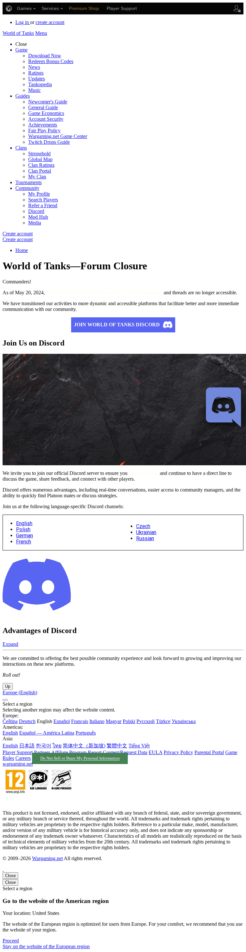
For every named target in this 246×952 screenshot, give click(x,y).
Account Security (45, 119)
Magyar (113, 721)
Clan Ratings (41, 165)
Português (86, 733)
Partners (42, 752)
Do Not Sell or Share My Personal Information (80, 758)
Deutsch (27, 721)
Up (7, 686)
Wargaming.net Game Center (57, 136)
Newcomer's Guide (47, 101)
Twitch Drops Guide (49, 142)
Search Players (43, 199)
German (24, 536)
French (23, 542)
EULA (155, 752)
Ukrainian (146, 532)
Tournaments (28, 182)
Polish (23, 529)
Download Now (44, 55)
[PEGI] (38, 802)
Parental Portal (209, 752)
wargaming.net (18, 764)
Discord (36, 211)
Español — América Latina (46, 733)
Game (21, 50)
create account (50, 22)
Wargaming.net (47, 858)
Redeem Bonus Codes (50, 61)
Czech (143, 526)
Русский (145, 721)
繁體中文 (117, 745)
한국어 (43, 745)
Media (34, 222)
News (34, 67)
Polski (129, 721)
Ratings (36, 73)
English (24, 523)
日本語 (27, 745)
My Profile (39, 194)
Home (21, 250)
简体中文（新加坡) (84, 745)
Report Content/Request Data (117, 752)
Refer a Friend (42, 205)
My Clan (37, 176)
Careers (23, 758)
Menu (41, 33)
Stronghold (39, 153)
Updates (36, 78)
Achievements (42, 124)
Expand (10, 644)
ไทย (57, 745)
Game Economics (46, 113)
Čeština (10, 721)
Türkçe (163, 721)
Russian (145, 538)
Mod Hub (38, 217)
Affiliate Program (68, 752)
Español (61, 721)
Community (27, 188)
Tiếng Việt (139, 745)
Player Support (18, 752)
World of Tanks (18, 33)
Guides (22, 96)
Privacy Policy (178, 752)
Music (34, 90)
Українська (184, 721)
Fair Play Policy (44, 130)
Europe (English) (20, 692)
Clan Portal (39, 171)
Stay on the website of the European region (46, 946)
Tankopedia (40, 84)
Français (79, 721)
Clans (21, 148)
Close (10, 875)
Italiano (96, 721)
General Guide (43, 107)
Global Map (40, 159)
